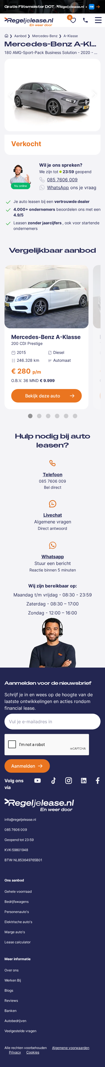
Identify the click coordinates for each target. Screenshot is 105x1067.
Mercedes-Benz (45, 35)
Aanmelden (23, 766)
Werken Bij (12, 980)
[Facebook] (98, 780)
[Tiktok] (53, 780)
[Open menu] (98, 20)
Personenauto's (16, 911)
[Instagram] (68, 780)
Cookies (32, 1052)
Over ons (11, 970)
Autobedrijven (15, 1020)
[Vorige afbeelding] (10, 95)
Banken (10, 1010)
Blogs (8, 990)
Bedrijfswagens (16, 901)
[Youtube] (37, 780)
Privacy (15, 1052)
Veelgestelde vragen (20, 1030)
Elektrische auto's (18, 921)
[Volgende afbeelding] (95, 95)
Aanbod (20, 35)
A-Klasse (71, 35)
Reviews (11, 1000)
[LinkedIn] (83, 780)
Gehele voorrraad (18, 891)
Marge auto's (14, 932)
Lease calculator (17, 942)
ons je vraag (71, 187)
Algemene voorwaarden (70, 1047)
